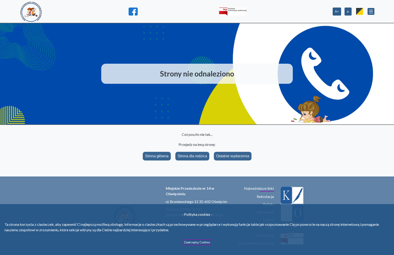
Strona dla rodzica (192, 156)
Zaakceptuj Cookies (197, 242)
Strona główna (156, 156)
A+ (337, 11)
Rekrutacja (265, 196)
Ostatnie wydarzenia (232, 156)
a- (348, 11)
